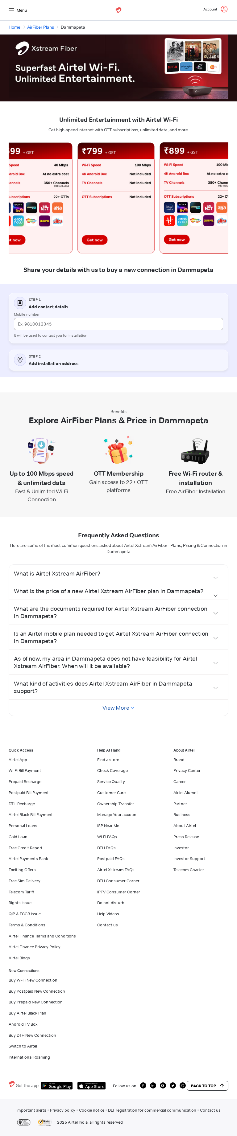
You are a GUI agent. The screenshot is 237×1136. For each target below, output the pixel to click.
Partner (180, 803)
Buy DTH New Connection (32, 1035)
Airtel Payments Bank (28, 858)
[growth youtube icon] (163, 1085)
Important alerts (31, 1110)
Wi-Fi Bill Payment (25, 770)
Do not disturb (110, 902)
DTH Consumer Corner (118, 880)
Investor (181, 847)
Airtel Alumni (185, 792)
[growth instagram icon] (183, 1085)
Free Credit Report (26, 847)
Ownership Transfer (115, 803)
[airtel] (118, 10)
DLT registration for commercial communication (152, 1110)
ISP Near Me (108, 825)
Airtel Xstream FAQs (116, 869)
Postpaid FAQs (111, 858)
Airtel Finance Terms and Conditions (42, 935)
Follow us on (124, 1085)
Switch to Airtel (23, 1046)
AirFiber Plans (40, 27)
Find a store (108, 759)
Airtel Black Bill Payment (31, 814)
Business (181, 814)
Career (179, 781)
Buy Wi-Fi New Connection (33, 980)
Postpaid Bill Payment (29, 792)
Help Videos (108, 913)
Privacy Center (187, 770)
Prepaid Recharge (25, 781)
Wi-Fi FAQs (107, 836)
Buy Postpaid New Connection (37, 991)
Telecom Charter (188, 869)
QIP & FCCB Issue (25, 913)
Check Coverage (112, 770)
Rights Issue (20, 902)
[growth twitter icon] (173, 1085)
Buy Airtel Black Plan (27, 1013)
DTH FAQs (106, 847)
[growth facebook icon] (143, 1085)
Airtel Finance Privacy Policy (34, 946)
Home (14, 27)
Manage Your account (117, 814)
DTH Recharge (22, 803)
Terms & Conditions (27, 924)
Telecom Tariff (21, 891)
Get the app (27, 1085)
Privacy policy (62, 1110)
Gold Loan (18, 836)
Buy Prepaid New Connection (36, 1001)
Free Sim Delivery (24, 880)
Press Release (186, 836)
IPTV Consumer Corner (118, 891)
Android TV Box (23, 1024)
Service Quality (111, 781)
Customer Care (111, 792)
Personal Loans (23, 825)
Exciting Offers (22, 869)
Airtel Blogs (19, 957)
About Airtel (184, 825)
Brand (179, 759)
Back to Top (203, 1085)
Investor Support (189, 858)
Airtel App (18, 759)
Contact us (107, 924)
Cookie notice (91, 1110)
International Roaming (29, 1057)
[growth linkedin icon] (153, 1085)
